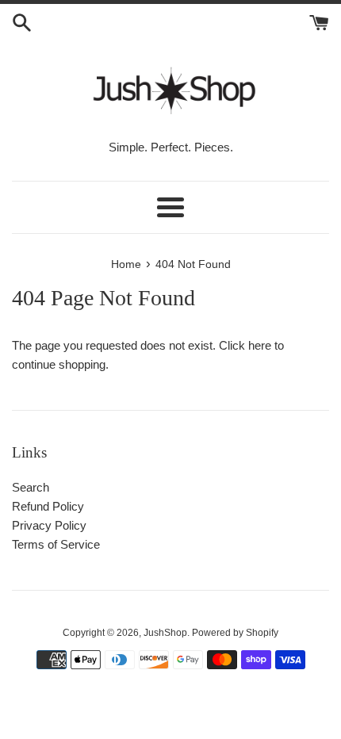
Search (30, 487)
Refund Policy (48, 506)
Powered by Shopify (235, 632)
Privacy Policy (49, 525)
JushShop (165, 632)
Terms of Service (56, 544)
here (259, 345)
